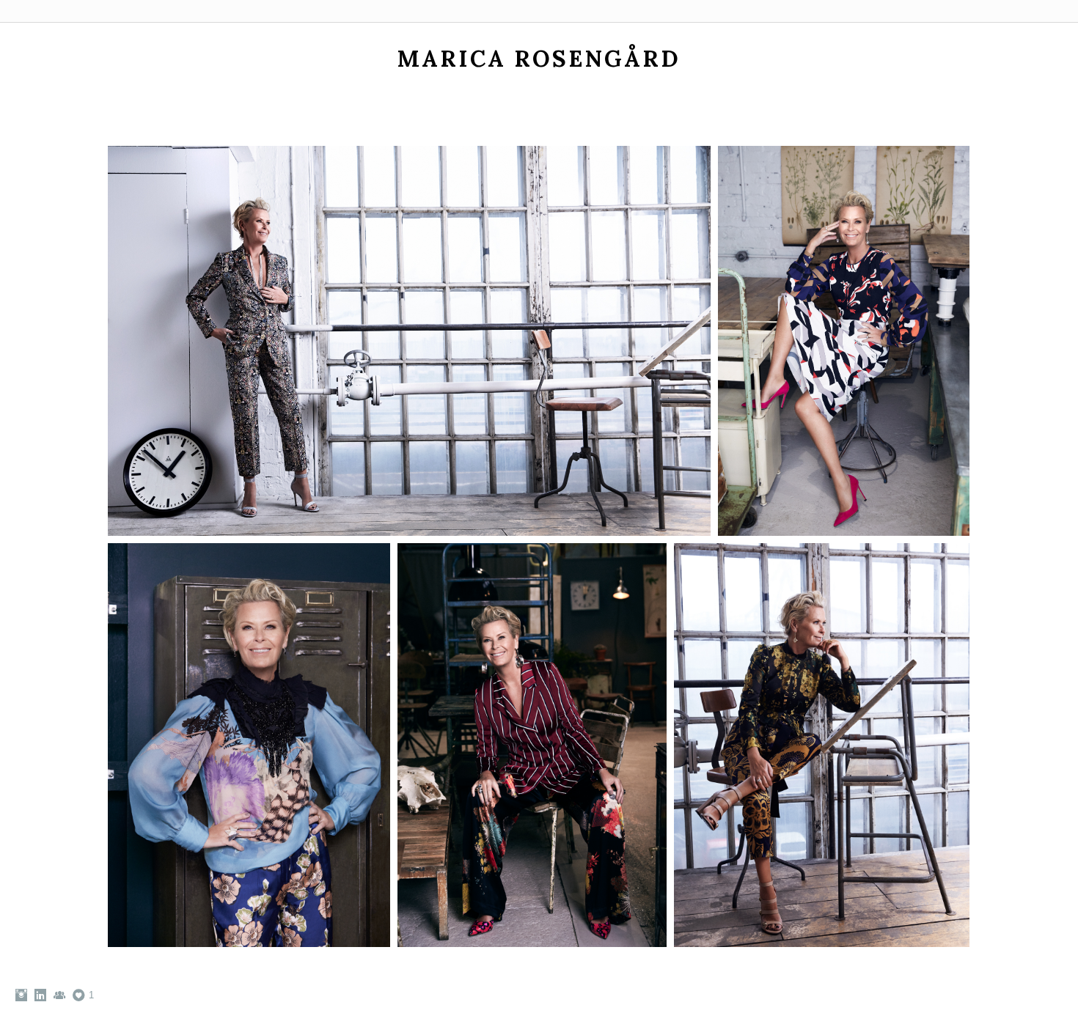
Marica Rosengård (539, 58)
